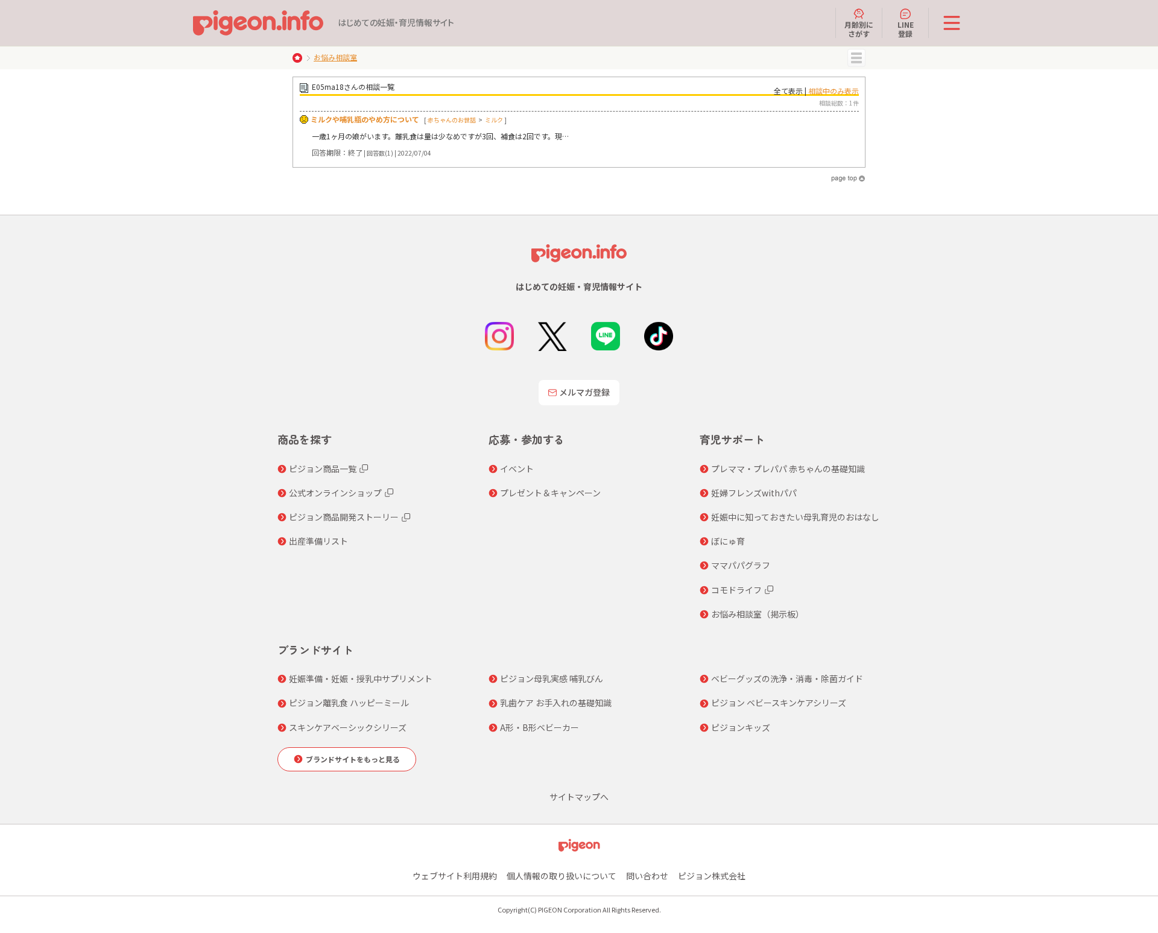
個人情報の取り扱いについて (561, 876)
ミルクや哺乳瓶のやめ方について (365, 119)
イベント (517, 469)
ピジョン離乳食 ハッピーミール (349, 703)
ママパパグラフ (740, 565)
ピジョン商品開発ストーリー (344, 517)
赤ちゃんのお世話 (452, 119)
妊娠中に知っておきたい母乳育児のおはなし (795, 517)
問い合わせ (647, 876)
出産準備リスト (318, 541)
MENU (856, 58)
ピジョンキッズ (740, 727)
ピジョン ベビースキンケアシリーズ (778, 703)
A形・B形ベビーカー (539, 727)
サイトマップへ (579, 797)
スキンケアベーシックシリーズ (348, 727)
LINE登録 (905, 28)
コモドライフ (736, 590)
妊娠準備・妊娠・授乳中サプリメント (360, 678)
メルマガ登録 (584, 392)
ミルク (494, 119)
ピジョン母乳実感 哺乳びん (551, 678)
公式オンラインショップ (335, 493)
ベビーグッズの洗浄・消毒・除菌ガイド (787, 678)
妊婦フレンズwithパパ (754, 493)
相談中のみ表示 (833, 91)
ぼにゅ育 (728, 541)
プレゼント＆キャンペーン (550, 493)
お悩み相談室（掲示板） (757, 614)
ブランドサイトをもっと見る (353, 759)
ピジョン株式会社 (711, 876)
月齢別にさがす (858, 28)
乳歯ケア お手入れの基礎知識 (556, 703)
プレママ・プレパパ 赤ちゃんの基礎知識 (788, 469)
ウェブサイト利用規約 (455, 876)
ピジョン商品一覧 (322, 469)
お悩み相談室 (335, 57)
